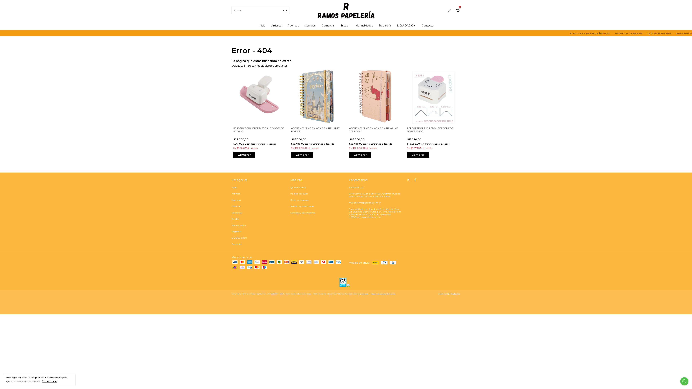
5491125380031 (356, 187)
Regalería (385, 25)
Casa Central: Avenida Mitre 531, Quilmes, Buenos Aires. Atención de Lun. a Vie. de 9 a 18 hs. (374, 195)
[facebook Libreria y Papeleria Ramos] (415, 179)
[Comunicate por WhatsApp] (684, 381)
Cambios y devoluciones (302, 212)
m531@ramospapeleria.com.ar (365, 202)
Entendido (49, 381)
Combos (310, 25)
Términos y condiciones (302, 206)
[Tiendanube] (449, 294)
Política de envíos (299, 193)
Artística (276, 25)
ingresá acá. (363, 294)
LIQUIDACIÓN (406, 25)
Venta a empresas (299, 200)
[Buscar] (284, 10)
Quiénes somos (298, 187)
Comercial (328, 25)
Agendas (293, 25)
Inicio (262, 25)
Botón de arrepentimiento (383, 294)
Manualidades (364, 25)
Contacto (427, 25)
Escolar (344, 25)
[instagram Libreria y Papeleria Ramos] (408, 179)
